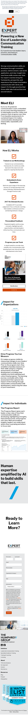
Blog (2, 674)
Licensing (3, 657)
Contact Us (14, 290)
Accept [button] (11, 11)
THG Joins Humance (6, 663)
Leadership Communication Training (10, 651)
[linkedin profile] (2, 644)
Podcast (3, 677)
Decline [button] (16, 11)
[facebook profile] (5, 644)
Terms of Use (16, 711)
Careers (3, 667)
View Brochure (14, 286)
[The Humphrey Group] (9, 638)
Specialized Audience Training (8, 653)
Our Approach (4, 665)
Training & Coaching (6, 655)
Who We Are (4, 669)
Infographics (4, 679)
